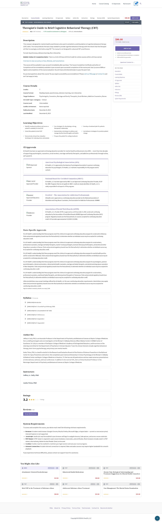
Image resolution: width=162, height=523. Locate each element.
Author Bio (76, 18)
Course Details (35, 18)
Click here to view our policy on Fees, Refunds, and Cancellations (43, 61)
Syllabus (68, 18)
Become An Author (106, 508)
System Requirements (114, 18)
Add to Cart (135, 18)
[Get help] (157, 518)
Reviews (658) (101, 18)
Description (25, 18)
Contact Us (101, 74)
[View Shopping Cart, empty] (136, 4)
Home (94, 4)
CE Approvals (116, 4)
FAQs (51, 508)
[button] (140, 3)
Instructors (84, 18)
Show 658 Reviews (31, 414)
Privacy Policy (66, 508)
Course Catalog (104, 4)
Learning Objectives (47, 18)
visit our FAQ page (90, 74)
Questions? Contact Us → (127, 62)
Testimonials (86, 508)
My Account (127, 4)
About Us (57, 508)
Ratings (92, 18)
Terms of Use (76, 508)
